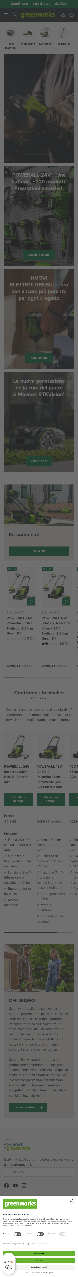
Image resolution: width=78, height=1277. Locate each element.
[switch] (8, 1267)
